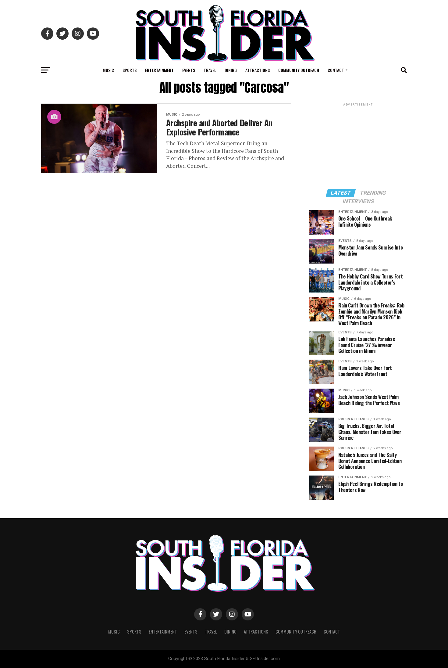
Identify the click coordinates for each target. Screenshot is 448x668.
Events (188, 70)
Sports (130, 70)
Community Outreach (298, 70)
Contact (336, 70)
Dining (231, 70)
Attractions (257, 70)
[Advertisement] (358, 145)
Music (108, 70)
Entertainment (159, 70)
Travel (210, 70)
